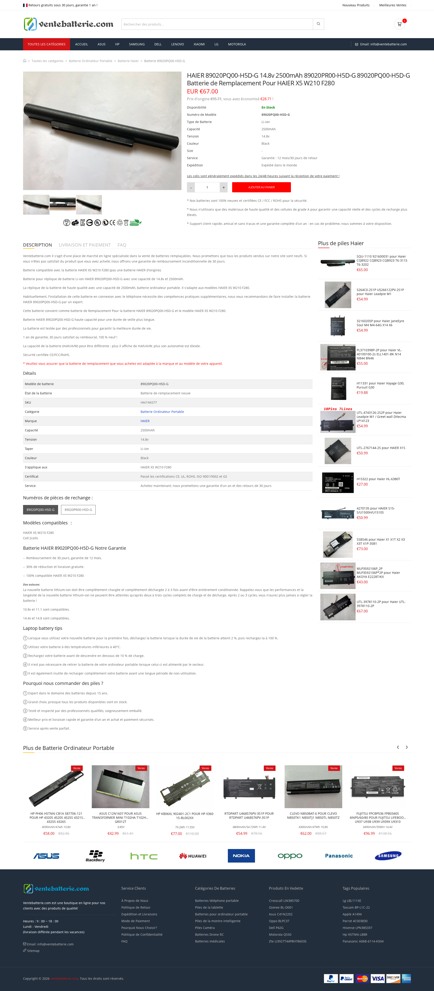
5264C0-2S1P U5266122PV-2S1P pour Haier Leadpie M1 (380, 292)
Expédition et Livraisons (139, 914)
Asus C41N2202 (280, 914)
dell (158, 44)
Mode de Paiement (135, 921)
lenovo (177, 44)
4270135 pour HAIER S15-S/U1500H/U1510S (376, 510)
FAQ (124, 941)
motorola (237, 44)
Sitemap (33, 951)
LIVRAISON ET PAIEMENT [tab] (85, 245)
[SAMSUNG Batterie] (241, 855)
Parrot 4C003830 (355, 921)
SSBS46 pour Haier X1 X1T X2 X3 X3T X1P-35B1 (381, 541)
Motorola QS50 (280, 934)
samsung (137, 44)
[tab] (36, 205)
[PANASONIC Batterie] (192, 855)
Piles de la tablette (209, 907)
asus (102, 44)
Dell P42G (276, 928)
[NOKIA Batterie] (95, 855)
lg (216, 44)
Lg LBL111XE (352, 900)
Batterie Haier (128, 61)
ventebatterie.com (64, 978)
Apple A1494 (352, 914)
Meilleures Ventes (392, 5)
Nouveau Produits (356, 5)
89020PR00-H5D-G (78, 509)
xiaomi (199, 44)
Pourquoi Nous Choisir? (139, 928)
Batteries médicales (210, 941)
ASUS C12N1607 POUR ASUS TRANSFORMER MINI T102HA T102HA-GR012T (120, 818)
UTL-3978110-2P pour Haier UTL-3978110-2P (381, 604)
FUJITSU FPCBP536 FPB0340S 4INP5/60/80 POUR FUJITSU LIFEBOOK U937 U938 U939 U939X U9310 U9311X (378, 818)
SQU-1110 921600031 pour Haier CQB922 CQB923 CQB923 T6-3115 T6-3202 (382, 260)
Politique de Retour (136, 907)
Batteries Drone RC (209, 934)
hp (117, 44)
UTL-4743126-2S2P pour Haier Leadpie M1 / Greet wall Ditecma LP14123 (381, 416)
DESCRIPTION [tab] (37, 245)
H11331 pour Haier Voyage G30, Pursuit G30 (380, 385)
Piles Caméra (205, 928)
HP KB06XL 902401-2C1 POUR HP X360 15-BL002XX (184, 816)
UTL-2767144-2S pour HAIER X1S (381, 448)
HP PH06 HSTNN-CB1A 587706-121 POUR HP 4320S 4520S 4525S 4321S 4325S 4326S (56, 818)
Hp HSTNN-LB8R (355, 934)
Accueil (81, 44)
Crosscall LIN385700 (284, 900)
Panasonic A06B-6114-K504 (363, 941)
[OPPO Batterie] (144, 855)
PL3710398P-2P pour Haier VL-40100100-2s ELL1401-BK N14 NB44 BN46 (379, 354)
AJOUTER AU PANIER (261, 187)
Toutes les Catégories (47, 44)
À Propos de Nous (134, 900)
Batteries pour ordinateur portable (221, 914)
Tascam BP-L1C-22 (356, 907)
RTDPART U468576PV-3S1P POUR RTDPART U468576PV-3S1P (249, 816)
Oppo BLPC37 (279, 921)
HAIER (145, 421)
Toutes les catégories (48, 61)
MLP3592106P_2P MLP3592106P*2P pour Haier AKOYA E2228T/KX (378, 572)
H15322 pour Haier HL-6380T (378, 479)
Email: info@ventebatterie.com (50, 944)
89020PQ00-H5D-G (40, 509)
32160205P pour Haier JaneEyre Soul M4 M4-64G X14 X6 (380, 323)
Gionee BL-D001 (281, 907)
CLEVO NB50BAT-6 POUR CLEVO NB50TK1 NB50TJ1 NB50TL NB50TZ (313, 816)
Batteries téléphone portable (217, 900)
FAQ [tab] (122, 245)
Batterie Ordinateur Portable (90, 61)
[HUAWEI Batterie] (46, 855)
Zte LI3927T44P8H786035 (288, 941)
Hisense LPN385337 (357, 928)
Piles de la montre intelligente (218, 921)
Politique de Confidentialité (142, 934)
